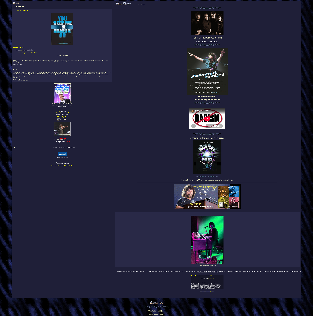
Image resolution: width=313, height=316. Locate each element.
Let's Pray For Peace (62, 114)
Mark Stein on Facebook (62, 157)
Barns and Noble (28, 50)
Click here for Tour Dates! (207, 41)
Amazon (18, 50)
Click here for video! (62, 106)
